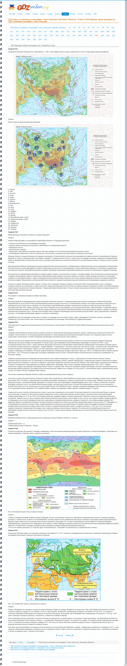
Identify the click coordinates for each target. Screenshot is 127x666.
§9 (108, 27)
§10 (113, 27)
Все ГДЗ (12, 14)
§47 (96, 35)
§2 (74, 27)
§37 (40, 35)
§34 (23, 35)
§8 (103, 27)
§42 (68, 35)
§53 (23, 39)
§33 (17, 35)
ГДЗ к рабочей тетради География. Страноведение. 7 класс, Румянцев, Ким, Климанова (43, 646)
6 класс (57, 14)
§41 (62, 35)
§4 (84, 27)
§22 (68, 31)
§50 (113, 35)
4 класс (42, 14)
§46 (91, 35)
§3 (79, 27)
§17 (45, 31)
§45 (85, 35)
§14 (28, 31)
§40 (57, 35)
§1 (69, 27)
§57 (45, 39)
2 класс (27, 14)
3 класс (35, 14)
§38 (45, 35)
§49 (108, 35)
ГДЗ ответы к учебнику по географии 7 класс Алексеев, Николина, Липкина (38, 27)
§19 (51, 31)
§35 (28, 35)
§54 (28, 39)
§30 (113, 31)
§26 (90, 31)
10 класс (88, 14)
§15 (34, 31)
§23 (74, 31)
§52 (17, 39)
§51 (11, 39)
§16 (40, 31)
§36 (34, 35)
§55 (34, 39)
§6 (93, 27)
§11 (11, 31)
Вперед (69, 635)
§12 (17, 31)
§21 (62, 31)
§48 (102, 35)
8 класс (73, 14)
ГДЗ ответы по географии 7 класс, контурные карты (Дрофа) (33, 649)
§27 (96, 31)
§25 (85, 31)
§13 (23, 31)
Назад (60, 635)
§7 (98, 27)
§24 (79, 31)
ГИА (95, 14)
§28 (102, 31)
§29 (107, 31)
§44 (79, 35)
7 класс (65, 14)
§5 (88, 27)
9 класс (80, 14)
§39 (51, 35)
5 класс (50, 14)
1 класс (20, 14)
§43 (74, 35)
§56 (40, 39)
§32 (11, 35)
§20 (57, 31)
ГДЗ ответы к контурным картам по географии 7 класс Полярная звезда (37, 648)
